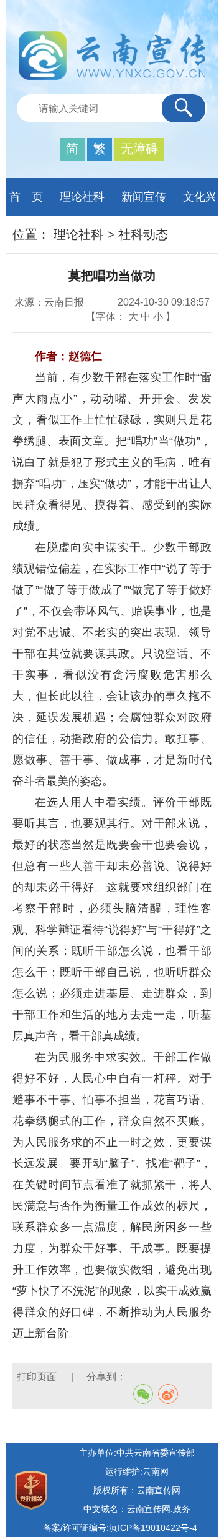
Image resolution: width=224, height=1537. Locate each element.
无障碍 (139, 149)
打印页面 (38, 1376)
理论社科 (82, 197)
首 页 (26, 197)
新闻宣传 (143, 197)
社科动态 (143, 234)
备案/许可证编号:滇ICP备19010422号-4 (120, 1528)
